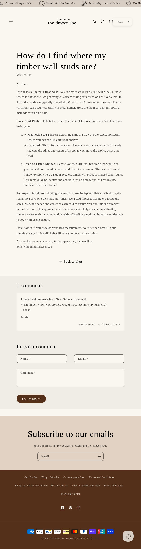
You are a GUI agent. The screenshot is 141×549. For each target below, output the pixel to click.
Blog (44, 477)
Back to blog (73, 261)
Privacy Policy (59, 485)
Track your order (70, 494)
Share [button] (24, 84)
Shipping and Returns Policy (31, 485)
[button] (11, 22)
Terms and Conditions (101, 477)
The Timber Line (57, 538)
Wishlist (55, 477)
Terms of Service (113, 485)
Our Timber (31, 477)
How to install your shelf (86, 485)
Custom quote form (74, 477)
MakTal (96, 538)
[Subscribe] (99, 456)
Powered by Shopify (75, 538)
